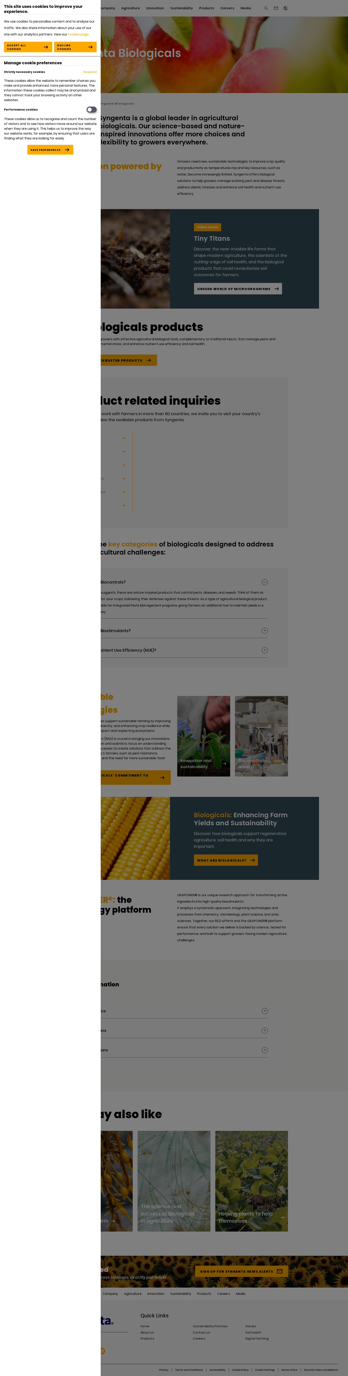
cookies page (78, 34)
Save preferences (45, 150)
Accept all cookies (16, 47)
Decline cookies (64, 47)
